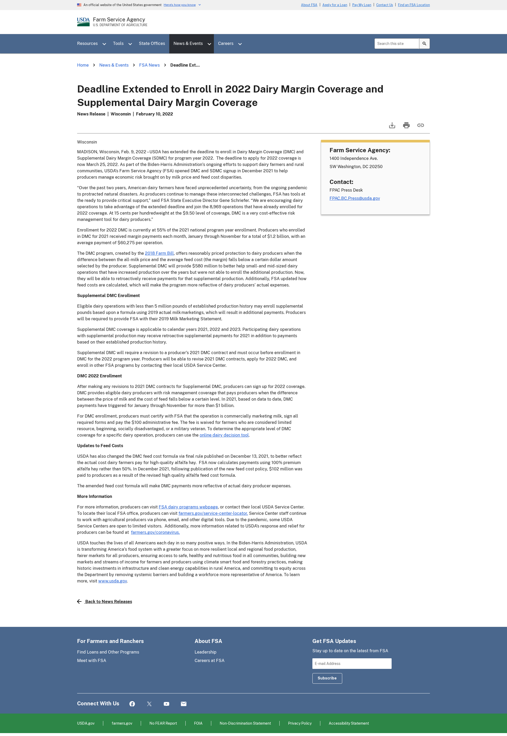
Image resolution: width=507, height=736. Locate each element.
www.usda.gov (112, 581)
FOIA (198, 723)
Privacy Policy (300, 723)
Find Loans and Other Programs (108, 652)
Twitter (149, 704)
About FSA (309, 5)
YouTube (166, 704)
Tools (118, 43)
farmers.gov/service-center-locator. (213, 513)
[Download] (391, 127)
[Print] (405, 127)
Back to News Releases (108, 601)
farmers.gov (122, 723)
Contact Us (384, 5)
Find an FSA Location (414, 5)
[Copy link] (420, 127)
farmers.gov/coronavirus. (155, 532)
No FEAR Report (163, 723)
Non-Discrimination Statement (245, 723)
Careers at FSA (209, 660)
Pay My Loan (361, 5)
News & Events (188, 43)
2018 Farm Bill (159, 253)
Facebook (132, 704)
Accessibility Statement (349, 723)
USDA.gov (86, 723)
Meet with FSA (91, 660)
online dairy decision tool (224, 435)
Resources (87, 43)
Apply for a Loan (334, 5)
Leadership (206, 652)
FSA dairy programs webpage (188, 507)
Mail (183, 704)
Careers (225, 43)
